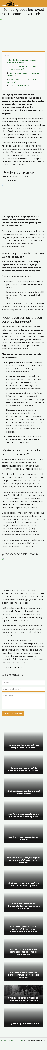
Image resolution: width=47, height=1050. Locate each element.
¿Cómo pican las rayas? (19, 85)
